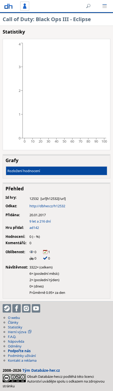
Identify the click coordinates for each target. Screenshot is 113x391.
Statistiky (15, 327)
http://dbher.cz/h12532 (47, 206)
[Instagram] (26, 308)
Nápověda (16, 341)
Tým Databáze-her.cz (41, 370)
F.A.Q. (12, 336)
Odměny (15, 346)
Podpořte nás (19, 350)
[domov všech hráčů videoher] (8, 6)
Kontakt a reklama (22, 360)
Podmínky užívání (22, 355)
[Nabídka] (104, 6)
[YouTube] (36, 308)
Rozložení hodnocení (23, 170)
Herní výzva (17, 331)
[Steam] (7, 308)
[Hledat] (88, 6)
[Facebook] (16, 308)
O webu (14, 317)
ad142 (34, 227)
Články (13, 322)
